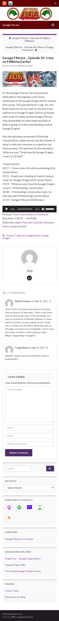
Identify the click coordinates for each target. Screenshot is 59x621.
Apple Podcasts (24, 222)
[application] (29, 209)
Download (42, 214)
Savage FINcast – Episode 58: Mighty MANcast (31, 39)
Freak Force (21, 235)
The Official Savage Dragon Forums (23, 571)
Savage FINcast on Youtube (19, 539)
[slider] (50, 209)
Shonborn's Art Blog (15, 597)
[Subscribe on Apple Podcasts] (9, 508)
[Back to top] (52, 613)
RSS (24, 226)
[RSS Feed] (4, 2)
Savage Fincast (10, 24)
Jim (6, 66)
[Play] (6, 209)
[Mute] (43, 209)
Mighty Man (34, 235)
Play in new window (24, 214)
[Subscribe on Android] (39, 508)
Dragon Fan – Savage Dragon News (23, 558)
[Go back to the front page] (29, 14)
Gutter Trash (12, 590)
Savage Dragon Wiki (15, 564)
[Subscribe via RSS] (9, 518)
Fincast (13, 66)
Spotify (38, 222)
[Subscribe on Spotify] (19, 508)
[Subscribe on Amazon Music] (29, 508)
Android (15, 226)
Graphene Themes (25, 617)
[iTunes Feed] (10, 2)
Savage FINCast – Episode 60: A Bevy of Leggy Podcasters (29, 48)
